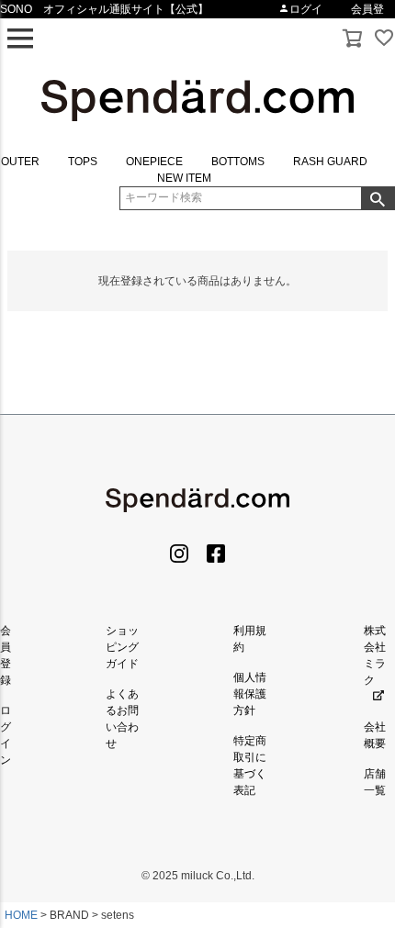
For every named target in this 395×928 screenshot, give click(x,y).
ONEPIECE (154, 161)
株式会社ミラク (375, 655)
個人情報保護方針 (249, 694)
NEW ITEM (184, 178)
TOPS (82, 161)
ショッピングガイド (122, 647)
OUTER (20, 161)
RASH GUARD (330, 161)
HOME (21, 915)
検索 (377, 198)
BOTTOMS (238, 161)
